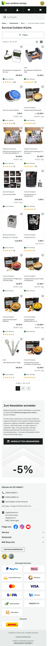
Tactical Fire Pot (29, 237)
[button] (23, 532)
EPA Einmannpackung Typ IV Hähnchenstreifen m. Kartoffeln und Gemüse (12, 152)
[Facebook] (16, 527)
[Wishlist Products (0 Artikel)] (29, 10)
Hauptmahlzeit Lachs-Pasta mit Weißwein (33, 279)
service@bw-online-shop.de (16, 502)
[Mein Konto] (17, 10)
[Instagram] (22, 527)
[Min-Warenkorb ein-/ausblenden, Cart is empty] (40, 10)
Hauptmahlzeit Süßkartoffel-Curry (30, 320)
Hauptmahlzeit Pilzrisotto (32, 110)
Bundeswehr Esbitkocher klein (33, 71)
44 (14, 166)
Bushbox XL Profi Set (10, 237)
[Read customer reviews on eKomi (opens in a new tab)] (42, 3)
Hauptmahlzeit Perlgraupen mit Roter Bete (12, 279)
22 (14, 250)
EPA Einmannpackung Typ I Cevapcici (33, 152)
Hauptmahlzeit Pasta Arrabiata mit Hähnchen (32, 363)
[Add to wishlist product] (21, 47)
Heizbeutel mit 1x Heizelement (30, 195)
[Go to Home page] (15, 3)
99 (35, 82)
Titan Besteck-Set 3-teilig (11, 362)
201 (14, 82)
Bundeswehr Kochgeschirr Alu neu (12, 71)
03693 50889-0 (11, 493)
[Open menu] (5, 10)
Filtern (25, 35)
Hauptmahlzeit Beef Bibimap (10, 320)
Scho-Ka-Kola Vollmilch (11, 110)
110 (36, 166)
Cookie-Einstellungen (23, 637)
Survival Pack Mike (9, 194)
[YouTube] (28, 527)
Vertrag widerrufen (13, 549)
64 (14, 123)
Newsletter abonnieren (25, 441)
